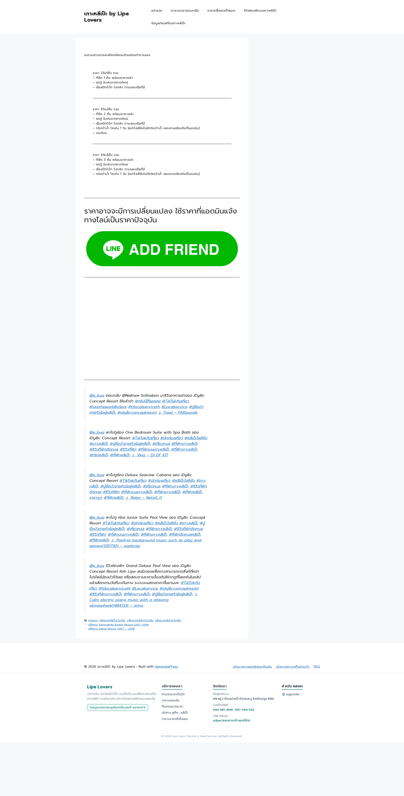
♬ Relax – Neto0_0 (143, 498)
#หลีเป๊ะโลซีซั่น (195, 438)
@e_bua (96, 395)
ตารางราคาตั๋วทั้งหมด (175, 719)
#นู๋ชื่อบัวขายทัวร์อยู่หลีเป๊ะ (130, 444)
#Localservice (174, 407)
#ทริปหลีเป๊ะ (99, 455)
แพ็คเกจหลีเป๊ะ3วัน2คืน (140, 620)
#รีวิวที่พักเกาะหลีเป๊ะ (105, 594)
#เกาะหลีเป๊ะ (98, 444)
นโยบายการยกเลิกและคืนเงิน (252, 666)
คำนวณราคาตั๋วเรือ (173, 694)
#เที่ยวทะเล (161, 444)
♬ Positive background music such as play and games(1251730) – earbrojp (145, 543)
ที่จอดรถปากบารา (172, 706)
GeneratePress (166, 666)
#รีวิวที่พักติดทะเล (103, 449)
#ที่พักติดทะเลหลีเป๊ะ (185, 534)
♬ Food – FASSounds (178, 412)
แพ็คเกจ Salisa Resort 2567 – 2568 (111, 629)
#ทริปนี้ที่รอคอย (148, 401)
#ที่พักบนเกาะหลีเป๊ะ (154, 449)
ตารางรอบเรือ (170, 700)
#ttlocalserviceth (144, 407)
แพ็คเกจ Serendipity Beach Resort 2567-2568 (118, 625)
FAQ (317, 666)
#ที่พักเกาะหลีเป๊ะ (184, 444)
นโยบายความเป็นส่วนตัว (293, 666)
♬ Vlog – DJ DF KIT (150, 455)
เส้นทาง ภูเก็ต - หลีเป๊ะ (175, 712)
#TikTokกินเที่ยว (175, 401)
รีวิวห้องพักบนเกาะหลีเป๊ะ (260, 10)
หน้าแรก (156, 10)
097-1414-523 (244, 710)
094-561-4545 (223, 710)
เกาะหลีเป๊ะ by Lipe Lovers (106, 17)
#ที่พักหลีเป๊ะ (120, 455)
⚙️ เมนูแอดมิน (290, 694)
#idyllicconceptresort (137, 412)
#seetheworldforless (108, 407)
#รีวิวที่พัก (128, 449)
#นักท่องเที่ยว (171, 438)
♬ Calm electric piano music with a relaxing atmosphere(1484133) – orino (143, 599)
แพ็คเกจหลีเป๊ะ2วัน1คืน (112, 620)
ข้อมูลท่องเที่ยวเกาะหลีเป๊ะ (168, 23)
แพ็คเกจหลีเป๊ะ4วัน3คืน (168, 620)
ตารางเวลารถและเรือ (185, 10)
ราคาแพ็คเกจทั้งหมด (221, 10)
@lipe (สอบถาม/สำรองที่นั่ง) (231, 720)
